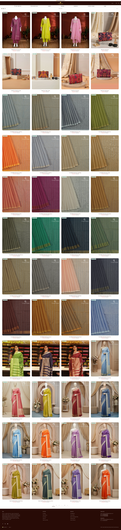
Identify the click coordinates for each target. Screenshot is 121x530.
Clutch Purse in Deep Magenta (105, 90)
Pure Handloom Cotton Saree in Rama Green (46, 254)
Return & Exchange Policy (74, 516)
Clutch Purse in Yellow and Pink (45, 90)
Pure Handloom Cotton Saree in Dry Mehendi (105, 213)
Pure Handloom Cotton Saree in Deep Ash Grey (104, 295)
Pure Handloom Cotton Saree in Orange (16, 172)
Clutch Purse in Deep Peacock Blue (16, 90)
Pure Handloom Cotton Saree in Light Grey (16, 131)
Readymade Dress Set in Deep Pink (16, 49)
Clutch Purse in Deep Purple (105, 49)
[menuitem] (17, 6)
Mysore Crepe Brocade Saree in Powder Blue (105, 377)
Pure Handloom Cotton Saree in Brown (16, 336)
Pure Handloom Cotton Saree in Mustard (45, 336)
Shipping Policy (72, 518)
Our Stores (44, 516)
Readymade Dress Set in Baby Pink (75, 49)
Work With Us (45, 515)
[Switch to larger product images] (1, 8)
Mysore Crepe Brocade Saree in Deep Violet (105, 459)
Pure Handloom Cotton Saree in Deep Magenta (45, 213)
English (112, 3)
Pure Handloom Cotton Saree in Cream (75, 213)
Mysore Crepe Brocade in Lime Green (46, 418)
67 (64, 505)
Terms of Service (72, 520)
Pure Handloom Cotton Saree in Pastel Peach (75, 295)
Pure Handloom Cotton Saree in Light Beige (75, 172)
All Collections (72, 513)
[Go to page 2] (67, 505)
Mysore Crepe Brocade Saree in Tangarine (45, 459)
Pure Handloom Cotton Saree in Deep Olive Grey (16, 254)
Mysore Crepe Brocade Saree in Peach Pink (16, 418)
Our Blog (44, 513)
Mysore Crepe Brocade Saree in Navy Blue (46, 377)
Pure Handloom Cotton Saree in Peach (16, 213)
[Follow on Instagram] (5, 523)
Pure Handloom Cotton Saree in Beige (105, 172)
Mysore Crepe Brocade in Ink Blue (105, 418)
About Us (44, 518)
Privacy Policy (72, 515)
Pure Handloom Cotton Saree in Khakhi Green (16, 295)
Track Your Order (45, 520)
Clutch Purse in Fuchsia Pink (75, 90)
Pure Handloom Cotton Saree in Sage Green (105, 254)
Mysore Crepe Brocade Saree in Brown (75, 377)
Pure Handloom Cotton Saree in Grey (46, 131)
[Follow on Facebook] (2, 523)
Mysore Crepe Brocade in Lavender (75, 459)
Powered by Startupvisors (116, 527)
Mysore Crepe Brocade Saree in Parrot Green (16, 377)
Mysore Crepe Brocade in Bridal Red (75, 418)
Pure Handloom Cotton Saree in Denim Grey (105, 336)
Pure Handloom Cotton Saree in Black (75, 254)
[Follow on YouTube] (7, 523)
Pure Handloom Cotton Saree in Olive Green (105, 131)
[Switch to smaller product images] (3, 8)
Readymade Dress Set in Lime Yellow (46, 49)
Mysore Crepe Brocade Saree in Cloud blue (16, 459)
